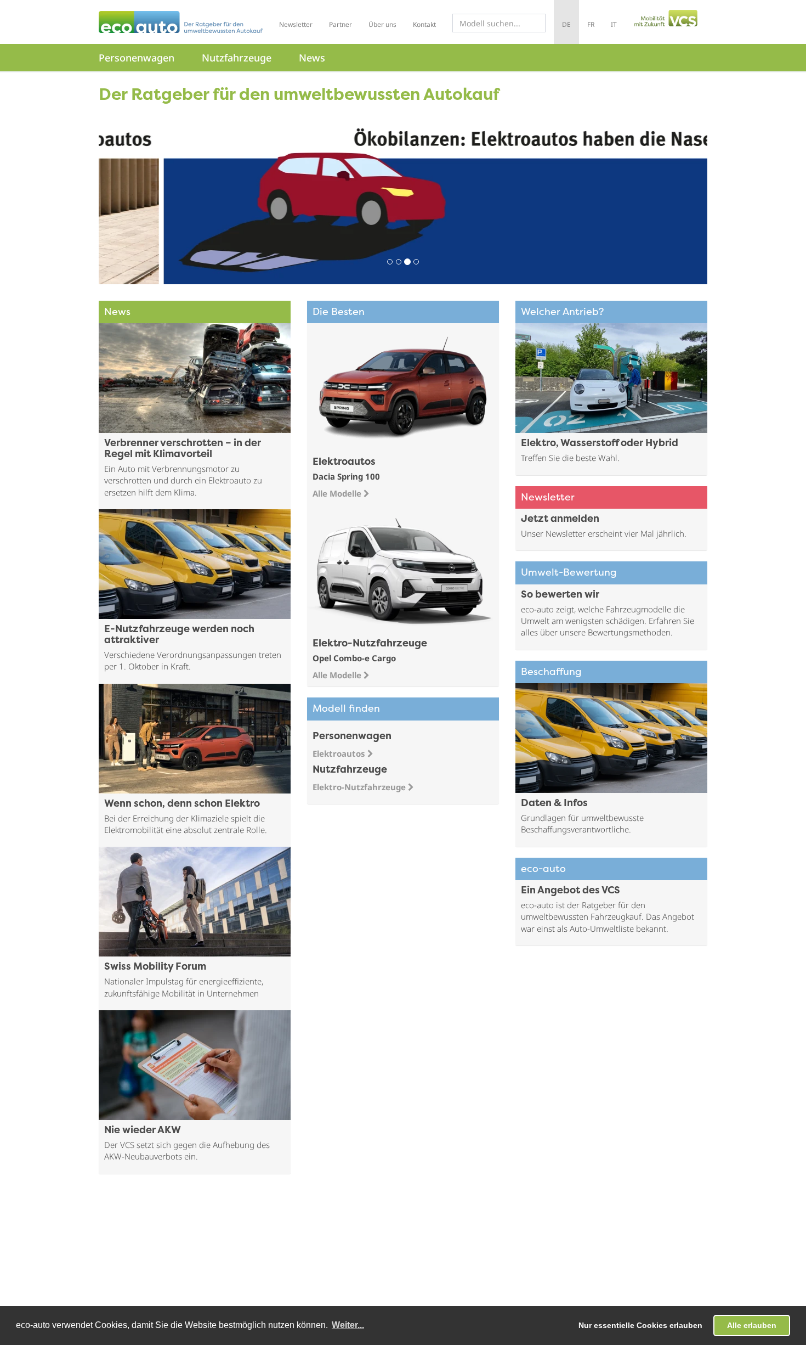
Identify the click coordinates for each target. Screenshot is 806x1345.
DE (566, 24)
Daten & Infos (554, 803)
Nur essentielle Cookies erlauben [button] (640, 1325)
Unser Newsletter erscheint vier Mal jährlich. (603, 533)
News (312, 57)
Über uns (382, 24)
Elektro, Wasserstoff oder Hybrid (599, 443)
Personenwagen (136, 57)
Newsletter (296, 24)
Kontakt (424, 24)
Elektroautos (340, 753)
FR (590, 24)
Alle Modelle (338, 493)
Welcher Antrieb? (562, 312)
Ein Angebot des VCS (570, 891)
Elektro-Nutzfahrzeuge (360, 786)
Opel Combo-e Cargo (354, 657)
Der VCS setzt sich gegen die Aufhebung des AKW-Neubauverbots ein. (187, 1150)
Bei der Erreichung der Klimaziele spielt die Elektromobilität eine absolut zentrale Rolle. (185, 824)
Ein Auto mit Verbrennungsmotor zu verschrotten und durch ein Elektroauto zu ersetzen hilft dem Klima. (183, 480)
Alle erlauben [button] (751, 1325)
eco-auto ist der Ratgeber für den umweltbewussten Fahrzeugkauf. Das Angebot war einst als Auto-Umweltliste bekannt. (607, 916)
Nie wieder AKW (142, 1130)
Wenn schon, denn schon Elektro (182, 804)
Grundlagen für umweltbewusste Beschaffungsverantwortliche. (582, 823)
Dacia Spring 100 (346, 476)
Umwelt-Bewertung (569, 573)
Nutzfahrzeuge (236, 57)
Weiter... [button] (348, 1325)
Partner (340, 24)
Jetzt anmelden (560, 519)
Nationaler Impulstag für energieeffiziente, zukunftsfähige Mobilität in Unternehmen (183, 987)
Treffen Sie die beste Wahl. (570, 457)
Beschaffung (551, 672)
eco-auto (543, 869)
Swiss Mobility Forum (155, 967)
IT (614, 24)
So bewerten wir (560, 595)
